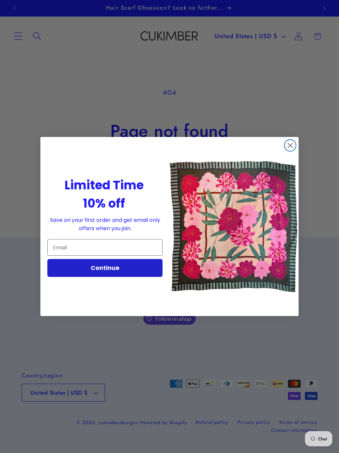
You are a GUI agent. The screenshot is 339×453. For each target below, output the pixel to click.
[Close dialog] (290, 145)
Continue (105, 268)
